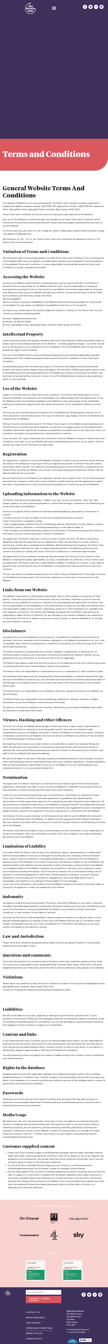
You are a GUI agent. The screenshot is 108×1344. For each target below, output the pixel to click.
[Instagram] (96, 7)
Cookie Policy (34, 1338)
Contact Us (33, 1312)
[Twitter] (90, 7)
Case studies (33, 1323)
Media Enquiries (35, 1317)
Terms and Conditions (39, 1328)
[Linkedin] (101, 7)
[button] (54, 8)
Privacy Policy (34, 1333)
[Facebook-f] (85, 7)
